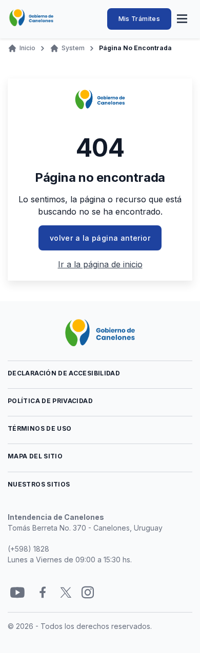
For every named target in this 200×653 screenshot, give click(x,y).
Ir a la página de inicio (100, 264)
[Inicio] (31, 18)
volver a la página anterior (100, 238)
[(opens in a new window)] (17, 592)
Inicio (27, 48)
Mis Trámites (139, 19)
